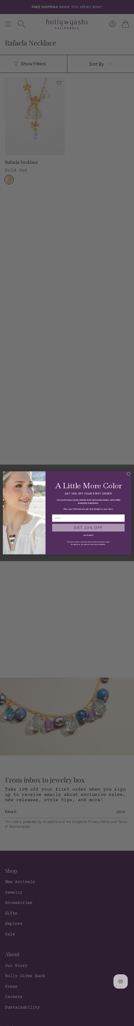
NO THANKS (88, 536)
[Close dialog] (128, 474)
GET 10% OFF (88, 528)
